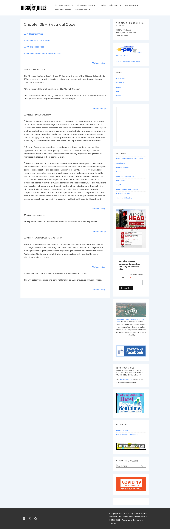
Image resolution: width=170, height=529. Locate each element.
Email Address (125, 278)
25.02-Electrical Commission (37, 40)
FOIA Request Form (123, 193)
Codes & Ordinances (109, 5)
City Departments (62, 5)
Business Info (81, 9)
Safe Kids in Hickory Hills (125, 176)
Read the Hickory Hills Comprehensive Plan (131, 320)
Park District (120, 180)
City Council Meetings (124, 198)
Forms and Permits (62, 9)
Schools (119, 96)
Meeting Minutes (122, 167)
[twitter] (30, 518)
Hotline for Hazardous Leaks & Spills (129, 159)
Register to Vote (122, 430)
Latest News (120, 78)
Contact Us (120, 83)
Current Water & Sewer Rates (127, 435)
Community (130, 5)
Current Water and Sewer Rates (128, 61)
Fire (117, 91)
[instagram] (35, 518)
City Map (119, 185)
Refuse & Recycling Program (127, 189)
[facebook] (24, 518)
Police (118, 87)
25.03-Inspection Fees (34, 47)
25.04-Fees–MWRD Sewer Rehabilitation (42, 53)
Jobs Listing (120, 163)
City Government (85, 5)
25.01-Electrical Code (33, 34)
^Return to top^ (99, 63)
